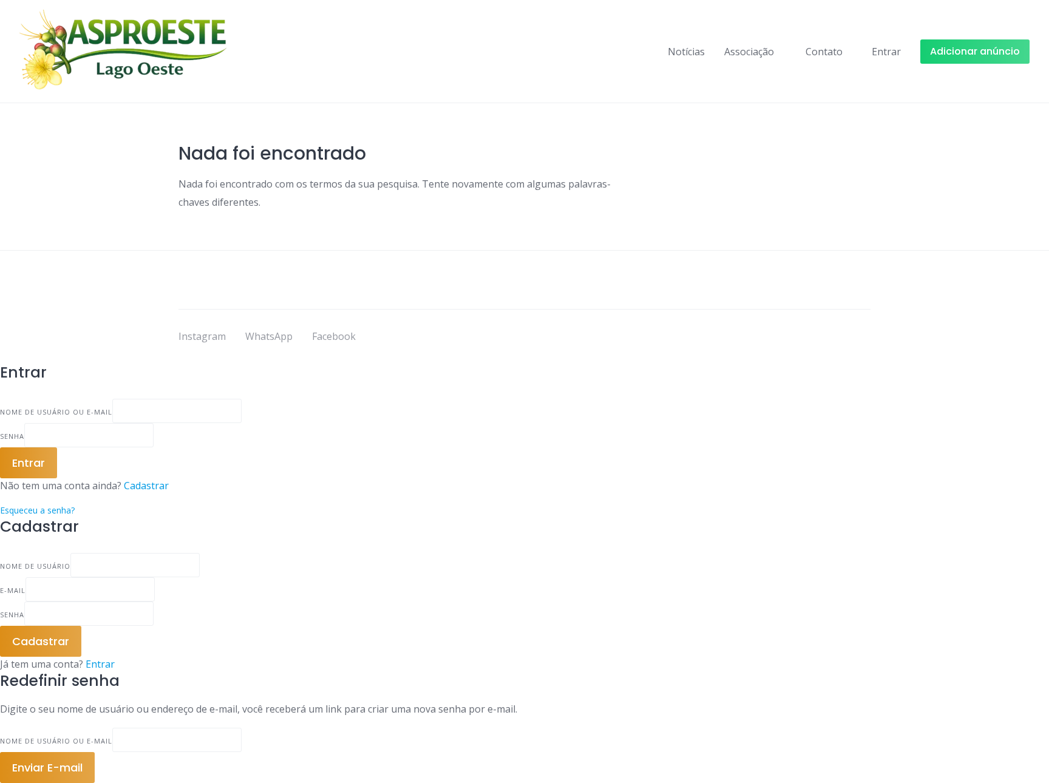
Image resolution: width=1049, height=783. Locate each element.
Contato (824, 51)
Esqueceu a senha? (37, 510)
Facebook (334, 336)
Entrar (100, 664)
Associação (749, 51)
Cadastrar (146, 485)
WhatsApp (269, 336)
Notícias (686, 51)
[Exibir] (157, 435)
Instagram (202, 336)
